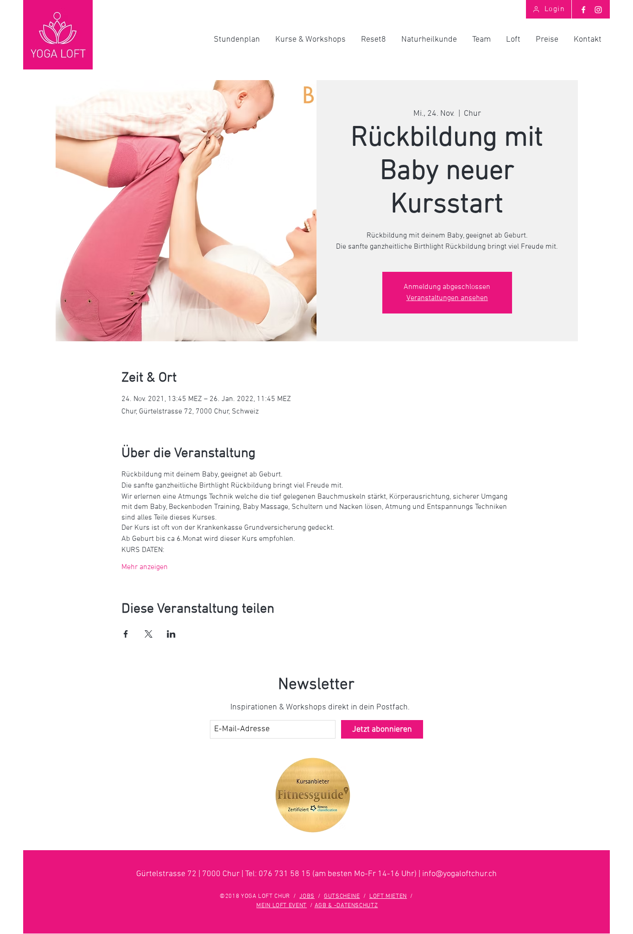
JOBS (307, 896)
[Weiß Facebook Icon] (583, 9)
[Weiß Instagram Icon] (598, 9)
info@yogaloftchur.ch (459, 874)
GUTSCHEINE (342, 896)
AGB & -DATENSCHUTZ (346, 905)
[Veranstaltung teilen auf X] (148, 634)
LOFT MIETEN (388, 896)
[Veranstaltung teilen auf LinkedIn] (171, 634)
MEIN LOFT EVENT (281, 905)
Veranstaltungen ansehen (447, 298)
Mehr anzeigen (144, 567)
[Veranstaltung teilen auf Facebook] (125, 634)
